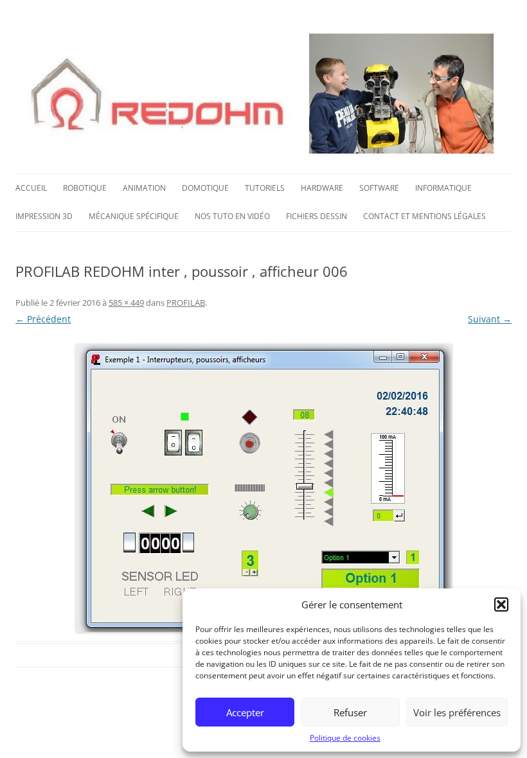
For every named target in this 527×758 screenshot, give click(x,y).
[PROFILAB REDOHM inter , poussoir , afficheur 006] (263, 488)
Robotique (85, 187)
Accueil (31, 187)
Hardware (322, 187)
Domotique (205, 187)
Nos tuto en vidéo (232, 216)
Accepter (245, 712)
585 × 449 (126, 302)
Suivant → (490, 319)
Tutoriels (265, 187)
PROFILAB (185, 302)
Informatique (443, 187)
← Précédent (43, 319)
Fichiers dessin (316, 216)
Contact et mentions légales (424, 216)
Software (379, 187)
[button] (501, 604)
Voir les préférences (457, 712)
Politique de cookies (345, 737)
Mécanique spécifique (134, 216)
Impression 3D (44, 216)
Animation (144, 187)
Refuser (350, 712)
